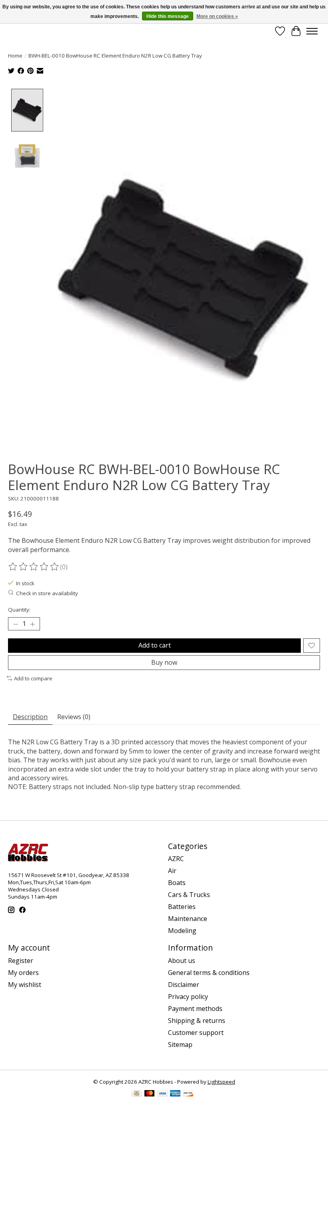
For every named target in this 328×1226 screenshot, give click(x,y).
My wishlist (24, 984)
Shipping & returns (196, 1020)
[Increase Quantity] (32, 624)
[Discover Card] (188, 1094)
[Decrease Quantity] (15, 624)
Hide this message (167, 16)
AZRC (176, 858)
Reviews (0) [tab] (73, 716)
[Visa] (162, 1094)
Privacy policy (188, 996)
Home (15, 55)
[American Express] (175, 1094)
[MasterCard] (149, 1094)
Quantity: (19, 609)
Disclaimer (183, 984)
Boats (177, 882)
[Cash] (137, 1094)
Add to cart (154, 645)
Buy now (164, 662)
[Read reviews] (34, 567)
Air (172, 870)
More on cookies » (217, 16)
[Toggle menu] (312, 31)
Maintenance (187, 918)
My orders (23, 972)
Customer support (196, 1032)
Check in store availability (47, 593)
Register (20, 960)
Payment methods (195, 1008)
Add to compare (33, 678)
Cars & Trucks (189, 894)
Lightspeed (221, 1081)
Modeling (182, 930)
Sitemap (180, 1044)
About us (181, 960)
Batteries (182, 906)
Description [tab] (30, 716)
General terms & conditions (209, 972)
